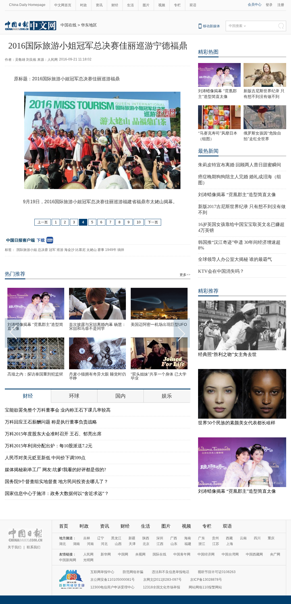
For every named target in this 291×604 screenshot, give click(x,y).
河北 (104, 544)
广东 (201, 538)
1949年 (111, 250)
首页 (63, 526)
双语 (193, 5)
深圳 (159, 538)
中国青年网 (181, 554)
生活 (130, 5)
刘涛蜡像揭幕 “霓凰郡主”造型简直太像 (35, 326)
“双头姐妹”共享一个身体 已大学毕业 (158, 376)
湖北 (62, 544)
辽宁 (100, 538)
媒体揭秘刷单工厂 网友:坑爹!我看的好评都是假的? (55, 469)
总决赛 (43, 250)
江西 (160, 544)
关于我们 (14, 547)
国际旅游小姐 (26, 250)
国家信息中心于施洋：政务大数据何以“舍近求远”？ (57, 493)
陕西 (145, 538)
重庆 (271, 538)
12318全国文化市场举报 (161, 587)
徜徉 (120, 250)
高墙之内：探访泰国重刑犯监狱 (35, 374)
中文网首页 (62, 5)
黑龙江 (116, 538)
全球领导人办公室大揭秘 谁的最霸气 (235, 259)
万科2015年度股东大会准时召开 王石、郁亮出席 (53, 433)
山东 (174, 544)
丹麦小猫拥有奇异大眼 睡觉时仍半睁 (97, 376)
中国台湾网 (230, 554)
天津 (132, 544)
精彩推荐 (208, 291)
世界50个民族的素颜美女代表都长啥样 (236, 422)
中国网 (123, 554)
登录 (269, 5)
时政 (83, 5)
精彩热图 (208, 52)
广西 (173, 538)
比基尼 (80, 250)
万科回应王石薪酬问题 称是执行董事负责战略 (51, 422)
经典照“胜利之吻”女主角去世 (227, 354)
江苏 (215, 544)
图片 (146, 5)
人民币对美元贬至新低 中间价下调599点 (45, 457)
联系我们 (33, 547)
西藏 (229, 538)
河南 (90, 544)
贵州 (215, 538)
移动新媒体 (211, 26)
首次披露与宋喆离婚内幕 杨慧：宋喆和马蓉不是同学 (97, 326)
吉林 (86, 538)
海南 (187, 538)
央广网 (275, 554)
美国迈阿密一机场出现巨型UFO (159, 324)
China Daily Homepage (27, 5)
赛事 (100, 250)
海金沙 (69, 250)
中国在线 (68, 25)
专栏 (177, 5)
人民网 (88, 554)
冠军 (52, 250)
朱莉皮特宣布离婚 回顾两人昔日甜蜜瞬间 (239, 164)
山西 (118, 544)
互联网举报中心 (102, 572)
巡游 (60, 250)
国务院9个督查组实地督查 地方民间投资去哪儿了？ (56, 481)
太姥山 (91, 250)
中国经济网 (206, 554)
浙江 (201, 544)
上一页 (43, 222)
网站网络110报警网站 (205, 587)
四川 (257, 538)
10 (139, 222)
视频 (161, 5)
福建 (187, 544)
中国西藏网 (254, 554)
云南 (243, 538)
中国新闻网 (67, 560)
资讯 (99, 5)
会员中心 (254, 5)
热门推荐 (15, 274)
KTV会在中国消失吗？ (221, 271)
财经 (114, 5)
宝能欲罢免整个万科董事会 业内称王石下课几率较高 (58, 410)
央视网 (140, 554)
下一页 (153, 222)
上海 (229, 544)
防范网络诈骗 (133, 572)
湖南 (76, 544)
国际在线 (159, 554)
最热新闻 (208, 151)
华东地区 (89, 25)
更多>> (185, 275)
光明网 (88, 560)
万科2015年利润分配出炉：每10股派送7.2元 (48, 445)
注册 (280, 5)
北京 (146, 544)
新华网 (106, 554)
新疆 (131, 538)
